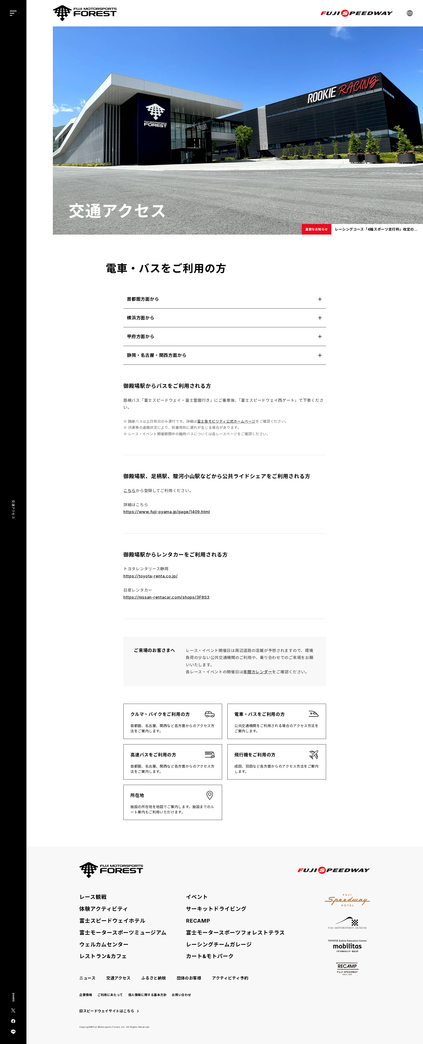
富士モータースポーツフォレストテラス (235, 933)
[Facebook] (13, 1021)
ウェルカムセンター (104, 945)
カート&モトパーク (210, 956)
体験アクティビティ (103, 909)
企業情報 (85, 995)
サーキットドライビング (216, 909)
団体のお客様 (189, 978)
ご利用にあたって (110, 995)
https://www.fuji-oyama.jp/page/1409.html (166, 511)
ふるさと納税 (153, 978)
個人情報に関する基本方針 (147, 995)
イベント (197, 897)
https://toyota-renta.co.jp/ (150, 576)
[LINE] (13, 1031)
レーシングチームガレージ (219, 945)
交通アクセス (118, 978)
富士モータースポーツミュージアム (123, 933)
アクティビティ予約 (230, 978)
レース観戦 (93, 897)
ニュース (87, 978)
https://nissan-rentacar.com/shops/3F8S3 (166, 597)
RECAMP (198, 921)
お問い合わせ (181, 995)
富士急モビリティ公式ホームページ (226, 421)
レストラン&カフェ (103, 956)
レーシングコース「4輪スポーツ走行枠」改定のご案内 (377, 229)
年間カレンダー (257, 672)
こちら (129, 490)
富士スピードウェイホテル (112, 921)
